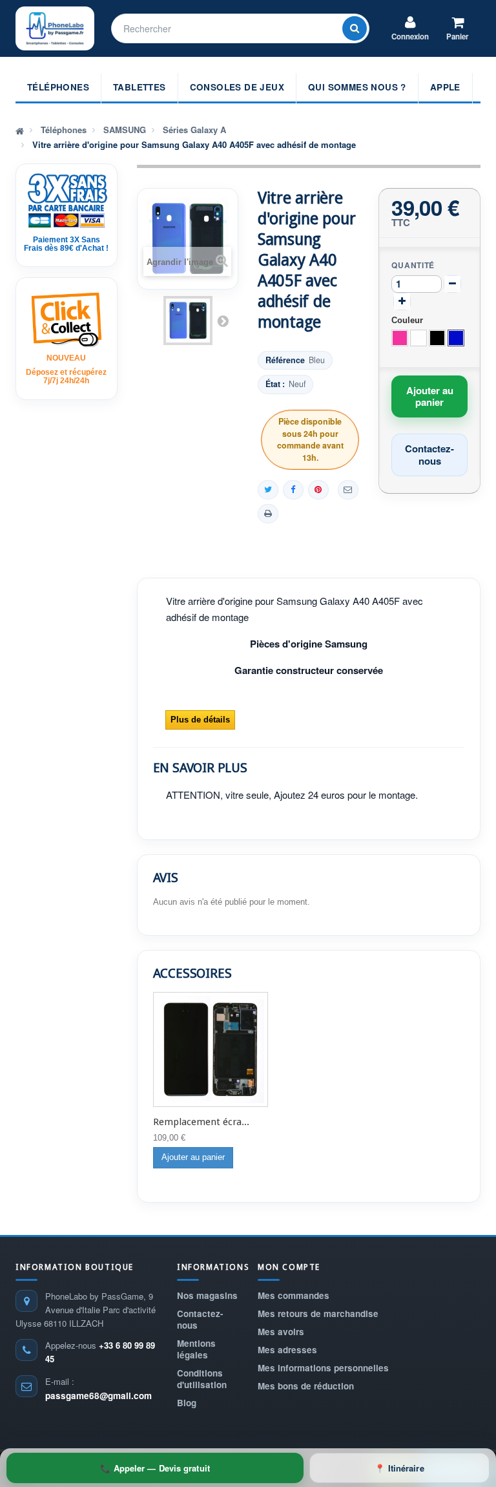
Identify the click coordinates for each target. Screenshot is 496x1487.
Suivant (222, 320)
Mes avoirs (281, 1331)
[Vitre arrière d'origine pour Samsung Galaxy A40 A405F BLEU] (188, 320)
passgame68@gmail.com (98, 1395)
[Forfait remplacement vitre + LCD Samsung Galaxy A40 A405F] (210, 1049)
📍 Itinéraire (399, 1468)
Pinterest (318, 490)
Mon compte (289, 1267)
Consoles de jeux (237, 87)
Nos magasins (207, 1295)
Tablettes (139, 87)
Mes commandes (293, 1295)
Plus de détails (200, 719)
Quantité (413, 265)
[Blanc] (418, 338)
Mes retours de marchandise (318, 1313)
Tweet (268, 490)
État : (275, 384)
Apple (445, 87)
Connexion (410, 36)
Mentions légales (196, 1349)
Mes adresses (287, 1350)
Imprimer (268, 513)
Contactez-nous (200, 1319)
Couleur (408, 320)
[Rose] (400, 338)
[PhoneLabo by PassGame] (55, 28)
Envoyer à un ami (348, 490)
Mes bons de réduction (306, 1386)
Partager (293, 490)
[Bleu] (456, 338)
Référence (285, 360)
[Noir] (437, 338)
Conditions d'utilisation (202, 1379)
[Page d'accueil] (20, 130)
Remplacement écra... (201, 1122)
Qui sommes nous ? (357, 87)
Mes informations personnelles (323, 1368)
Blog (186, 1403)
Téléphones (58, 87)
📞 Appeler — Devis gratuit (155, 1468)
